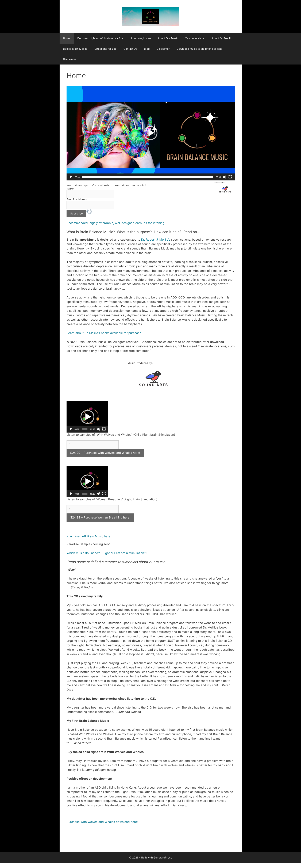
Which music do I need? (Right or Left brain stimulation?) (107, 553)
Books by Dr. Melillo (75, 48)
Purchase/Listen (141, 38)
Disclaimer (163, 48)
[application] (151, 133)
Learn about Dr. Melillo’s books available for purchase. (104, 333)
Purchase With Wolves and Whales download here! (102, 822)
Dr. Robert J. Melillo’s (156, 239)
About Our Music (168, 38)
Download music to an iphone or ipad (199, 48)
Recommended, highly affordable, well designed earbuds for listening (115, 223)
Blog (147, 48)
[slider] (147, 177)
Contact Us (130, 48)
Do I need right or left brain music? (98, 38)
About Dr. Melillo (222, 38)
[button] (150, 133)
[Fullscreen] (230, 177)
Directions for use (105, 48)
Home (66, 38)
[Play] (71, 177)
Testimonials (193, 38)
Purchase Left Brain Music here (88, 536)
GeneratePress (162, 857)
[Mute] (224, 177)
